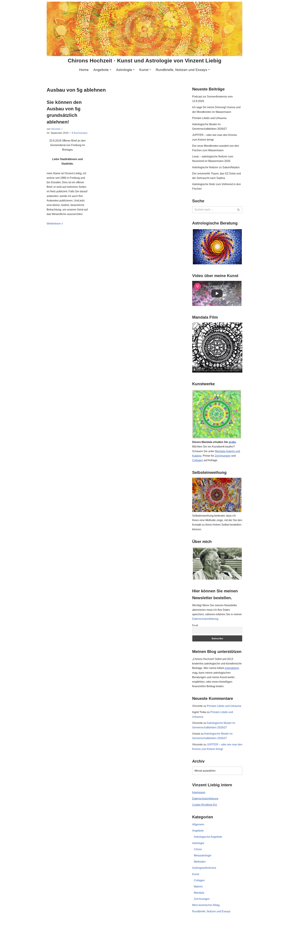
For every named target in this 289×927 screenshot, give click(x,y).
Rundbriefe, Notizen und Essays (211, 911)
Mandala (199, 892)
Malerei (198, 886)
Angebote (198, 830)
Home (84, 70)
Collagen (197, 460)
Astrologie (198, 843)
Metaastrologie (202, 855)
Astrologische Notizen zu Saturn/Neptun (216, 167)
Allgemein (198, 824)
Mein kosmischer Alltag (206, 905)
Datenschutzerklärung (205, 618)
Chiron (198, 849)
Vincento (55, 129)
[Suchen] (238, 209)
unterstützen (232, 668)
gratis (232, 442)
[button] (110, 69)
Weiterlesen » (55, 223)
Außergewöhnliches (204, 867)
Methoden (200, 861)
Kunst (195, 874)
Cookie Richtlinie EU (204, 804)
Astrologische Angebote (208, 836)
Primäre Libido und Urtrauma (209, 118)
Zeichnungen (222, 455)
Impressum (198, 792)
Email (195, 625)
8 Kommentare (79, 133)
